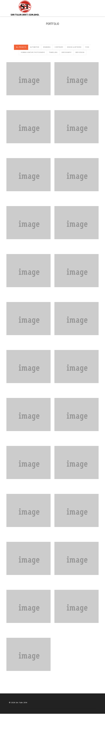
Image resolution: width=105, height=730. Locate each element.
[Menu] (97, 8)
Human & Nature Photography (33, 52)
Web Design (79, 52)
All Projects (21, 47)
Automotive (34, 47)
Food (87, 47)
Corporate (59, 47)
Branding (47, 47)
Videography (66, 52)
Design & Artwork (74, 47)
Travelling (53, 52)
